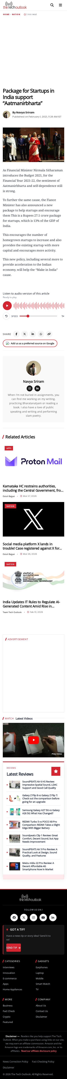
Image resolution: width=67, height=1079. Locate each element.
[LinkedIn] (32, 334)
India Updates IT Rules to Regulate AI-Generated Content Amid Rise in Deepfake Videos (31, 604)
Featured (8, 1022)
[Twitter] (24, 917)
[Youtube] (43, 917)
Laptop (40, 973)
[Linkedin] (53, 917)
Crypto (6, 1016)
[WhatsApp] (41, 334)
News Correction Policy (15, 1061)
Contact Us (42, 1011)
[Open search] (52, 5)
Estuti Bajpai (9, 496)
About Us (41, 1005)
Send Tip (11, 947)
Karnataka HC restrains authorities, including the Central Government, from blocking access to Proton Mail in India (33, 488)
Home (6, 14)
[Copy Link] (49, 334)
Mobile (39, 978)
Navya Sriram (33, 381)
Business (7, 1005)
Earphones (42, 967)
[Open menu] (60, 5)
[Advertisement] (33, 51)
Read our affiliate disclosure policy (39, 1050)
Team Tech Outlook (12, 612)
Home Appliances (12, 989)
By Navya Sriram (23, 112)
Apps (9, 448)
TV (37, 989)
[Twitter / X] (24, 334)
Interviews (8, 967)
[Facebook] (16, 334)
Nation (16, 14)
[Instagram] (30, 388)
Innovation (9, 973)
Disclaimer (41, 1016)
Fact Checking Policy (43, 1061)
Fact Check (9, 1011)
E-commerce (10, 978)
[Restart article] (6, 316)
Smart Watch (43, 983)
